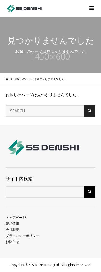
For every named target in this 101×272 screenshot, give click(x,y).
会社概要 (12, 229)
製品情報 (12, 223)
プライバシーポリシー (22, 235)
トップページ (16, 217)
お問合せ (12, 241)
